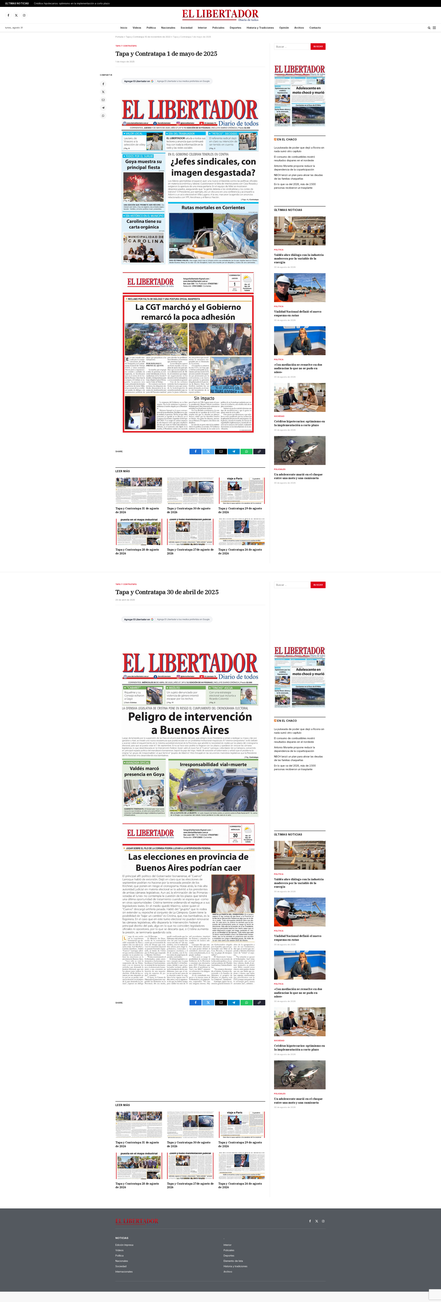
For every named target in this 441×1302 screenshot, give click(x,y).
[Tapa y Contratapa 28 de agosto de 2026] (138, 532)
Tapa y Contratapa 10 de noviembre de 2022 (148, 37)
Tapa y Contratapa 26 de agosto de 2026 (240, 551)
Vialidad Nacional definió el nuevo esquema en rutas (297, 313)
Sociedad (186, 27)
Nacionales (168, 27)
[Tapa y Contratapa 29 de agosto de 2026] (241, 491)
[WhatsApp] (103, 115)
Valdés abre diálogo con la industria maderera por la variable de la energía (299, 258)
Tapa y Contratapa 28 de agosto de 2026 (137, 551)
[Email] (103, 100)
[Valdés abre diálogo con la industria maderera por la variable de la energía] (300, 230)
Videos (137, 27)
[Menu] (434, 28)
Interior (202, 27)
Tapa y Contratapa (126, 46)
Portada (119, 37)
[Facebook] (103, 84)
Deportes (235, 27)
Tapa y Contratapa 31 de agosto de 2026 (137, 510)
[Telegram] (103, 107)
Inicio (123, 27)
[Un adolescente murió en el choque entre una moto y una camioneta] (300, 450)
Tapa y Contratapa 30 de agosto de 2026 (189, 510)
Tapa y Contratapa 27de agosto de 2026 (190, 551)
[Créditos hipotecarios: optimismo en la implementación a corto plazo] (300, 397)
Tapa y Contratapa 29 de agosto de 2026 (240, 510)
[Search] (429, 28)
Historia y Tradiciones (260, 27)
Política (151, 27)
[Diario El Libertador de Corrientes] (220, 15)
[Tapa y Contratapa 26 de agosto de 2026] (241, 532)
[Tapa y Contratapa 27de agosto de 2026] (190, 532)
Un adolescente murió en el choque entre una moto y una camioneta (298, 476)
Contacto (315, 27)
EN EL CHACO (287, 139)
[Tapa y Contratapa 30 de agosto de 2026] (190, 491)
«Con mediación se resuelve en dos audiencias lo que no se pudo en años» (298, 368)
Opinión (284, 27)
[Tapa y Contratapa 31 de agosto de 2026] (138, 491)
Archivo (299, 27)
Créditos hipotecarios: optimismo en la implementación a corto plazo (72, 3)
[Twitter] (103, 92)
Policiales (218, 27)
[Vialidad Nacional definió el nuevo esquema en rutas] (300, 287)
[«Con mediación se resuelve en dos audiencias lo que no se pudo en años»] (300, 340)
